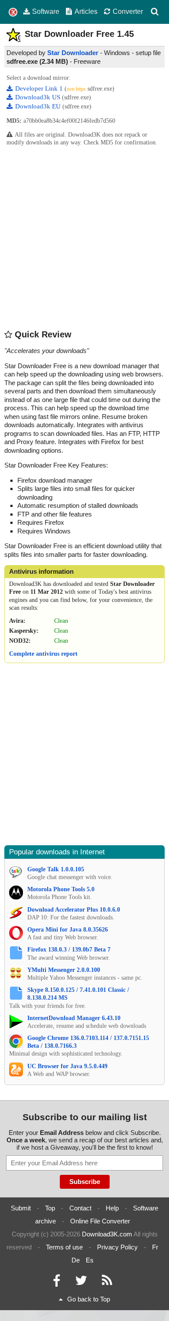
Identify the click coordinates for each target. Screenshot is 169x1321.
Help (112, 1208)
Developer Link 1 (40, 88)
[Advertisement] (84, 237)
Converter (128, 11)
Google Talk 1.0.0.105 (55, 869)
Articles (86, 11)
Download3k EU (38, 106)
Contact (80, 1208)
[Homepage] (13, 12)
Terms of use (64, 1247)
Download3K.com (107, 1234)
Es (90, 1260)
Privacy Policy (117, 1247)
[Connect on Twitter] (81, 1282)
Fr (155, 1247)
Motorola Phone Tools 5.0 (60, 889)
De (76, 1260)
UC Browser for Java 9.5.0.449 (67, 1066)
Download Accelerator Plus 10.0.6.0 (73, 909)
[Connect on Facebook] (57, 1282)
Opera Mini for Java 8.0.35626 (67, 929)
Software (45, 11)
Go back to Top (88, 1299)
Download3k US (38, 97)
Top (50, 1208)
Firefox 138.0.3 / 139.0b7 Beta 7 (68, 949)
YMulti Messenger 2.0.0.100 (63, 970)
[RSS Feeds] (107, 1282)
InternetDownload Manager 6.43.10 (73, 1018)
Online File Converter (100, 1221)
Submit (21, 1208)
